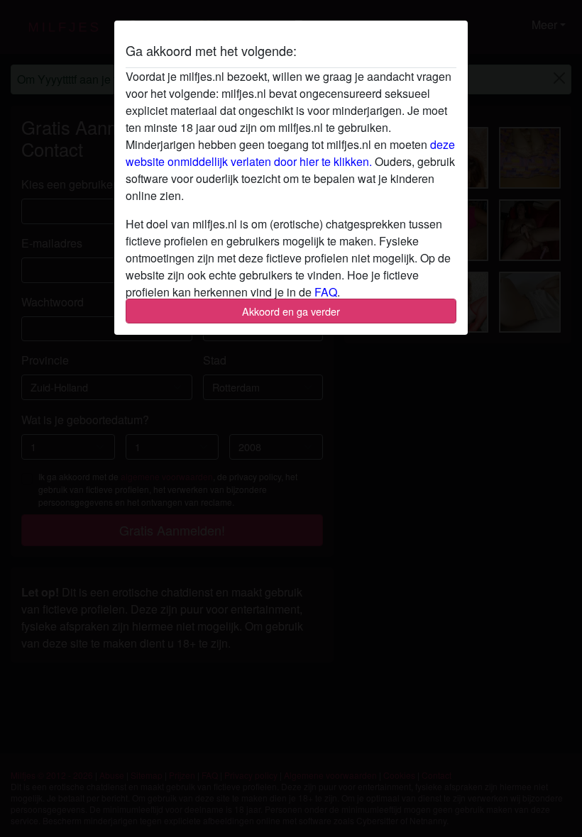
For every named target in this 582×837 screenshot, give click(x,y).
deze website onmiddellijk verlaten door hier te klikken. (290, 153)
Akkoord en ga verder (291, 311)
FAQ (325, 292)
